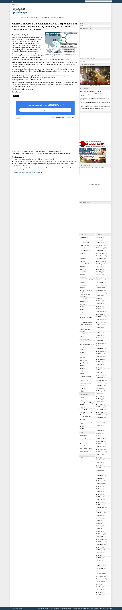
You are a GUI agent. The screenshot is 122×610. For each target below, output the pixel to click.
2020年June (99, 301)
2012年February (100, 565)
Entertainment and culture (85, 279)
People (81, 341)
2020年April (99, 306)
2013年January (99, 536)
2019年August (99, 327)
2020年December (100, 285)
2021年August (99, 264)
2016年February (100, 438)
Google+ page (83, 438)
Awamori (82, 248)
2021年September (100, 261)
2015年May (99, 462)
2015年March (99, 467)
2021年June (99, 269)
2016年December (100, 412)
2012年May (99, 557)
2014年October (99, 481)
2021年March (99, 277)
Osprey (81, 333)
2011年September (100, 579)
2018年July (99, 362)
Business (82, 253)
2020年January (99, 314)
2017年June (99, 396)
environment (82, 282)
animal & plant (83, 237)
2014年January (99, 505)
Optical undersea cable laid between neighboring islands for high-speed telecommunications (45, 161)
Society (81, 360)
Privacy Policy (83, 419)
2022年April (99, 242)
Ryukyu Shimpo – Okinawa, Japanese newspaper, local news (26, 11)
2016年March (99, 436)
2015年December (100, 444)
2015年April (99, 465)
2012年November (100, 542)
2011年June (99, 587)
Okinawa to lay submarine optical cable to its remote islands (34, 159)
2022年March (99, 245)
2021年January (99, 282)
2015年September (100, 452)
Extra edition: (83, 285)
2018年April (99, 369)
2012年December (100, 539)
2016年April (99, 433)
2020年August (99, 295)
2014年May (99, 494)
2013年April (99, 528)
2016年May (99, 430)
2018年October (99, 354)
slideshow (82, 355)
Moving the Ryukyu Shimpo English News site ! (91, 91)
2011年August (99, 581)
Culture (81, 261)
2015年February (100, 470)
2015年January (99, 473)
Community (82, 258)
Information (82, 298)
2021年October (99, 258)
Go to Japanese (17, 92)
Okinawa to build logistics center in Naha (28, 172)
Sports (81, 368)
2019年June (99, 332)
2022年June (99, 237)
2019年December (100, 316)
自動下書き (82, 428)
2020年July (99, 298)
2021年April (99, 274)
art (80, 240)
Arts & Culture (83, 245)
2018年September (100, 356)
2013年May (99, 526)
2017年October (99, 385)
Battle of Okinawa (84, 250)
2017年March (99, 404)
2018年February (100, 375)
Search (86, 1)
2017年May (99, 399)
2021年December (100, 253)
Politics (81, 347)
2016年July (99, 425)
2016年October (99, 417)
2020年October (99, 290)
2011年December (100, 571)
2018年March (99, 372)
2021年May (99, 272)
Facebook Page (83, 435)
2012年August (99, 549)
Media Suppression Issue (85, 317)
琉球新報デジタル (60, 117)
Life (80, 306)
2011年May (99, 589)
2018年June (99, 364)
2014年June (99, 491)
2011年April (99, 592)
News (81, 320)
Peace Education (83, 339)
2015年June (99, 459)
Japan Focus (82, 440)
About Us (82, 397)
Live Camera (82, 443)
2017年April (99, 401)
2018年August (99, 359)
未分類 (81, 391)
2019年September (100, 324)
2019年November (100, 319)
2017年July (99, 393)
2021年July (99, 266)
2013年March (99, 531)
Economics (82, 266)
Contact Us (82, 407)
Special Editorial (83, 363)
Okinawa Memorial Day (85, 327)
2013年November (100, 510)
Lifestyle (82, 309)
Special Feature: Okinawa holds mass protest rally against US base (41, 17)
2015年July (99, 457)
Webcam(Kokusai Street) (95, 85)
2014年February (100, 502)
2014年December (100, 475)
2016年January (99, 441)
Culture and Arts (83, 264)
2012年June (99, 555)
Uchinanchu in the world (85, 383)
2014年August (99, 486)
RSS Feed (82, 458)
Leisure (81, 304)
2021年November (100, 256)
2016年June (99, 428)
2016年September (100, 420)
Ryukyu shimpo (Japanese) (86, 448)
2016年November (100, 414)
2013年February (100, 534)
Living (81, 312)
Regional (82, 352)
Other (81, 336)
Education (82, 274)
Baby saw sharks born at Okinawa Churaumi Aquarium (42, 151)
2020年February (100, 311)
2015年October (99, 449)
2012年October (99, 544)
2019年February (100, 343)
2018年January (99, 377)
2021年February (100, 279)
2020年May (99, 303)
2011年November (100, 573)
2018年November (100, 351)
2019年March (99, 340)
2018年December (100, 348)
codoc (73, 117)
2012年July (99, 552)
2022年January (99, 250)
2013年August (99, 518)
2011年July (99, 584)
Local (81, 314)
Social (81, 357)
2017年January (99, 409)
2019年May (99, 335)
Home (11, 1)
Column (81, 256)
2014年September (100, 483)
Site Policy (82, 426)
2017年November (100, 383)
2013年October (99, 512)
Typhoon (82, 373)
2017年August (99, 391)
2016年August (99, 422)
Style (81, 371)
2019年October (99, 322)
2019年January (99, 346)
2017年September (100, 388)
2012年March (99, 563)
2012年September (100, 547)
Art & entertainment (84, 242)
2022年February (100, 248)
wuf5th (81, 388)
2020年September (100, 293)
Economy (82, 269)
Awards (81, 400)
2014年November (100, 478)
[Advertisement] (76, 8)
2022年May (99, 240)
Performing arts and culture (86, 344)
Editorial (81, 272)
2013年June (99, 523)
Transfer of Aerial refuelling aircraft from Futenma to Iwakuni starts (45, 153)
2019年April (99, 338)
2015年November (100, 446)
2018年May (99, 367)
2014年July (99, 489)
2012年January (99, 568)
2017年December (100, 380)
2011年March (99, 595)
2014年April (99, 497)
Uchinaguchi (82, 380)
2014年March (99, 499)
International (82, 301)
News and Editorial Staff (85, 416)
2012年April (99, 560)
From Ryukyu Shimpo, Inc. (86, 409)
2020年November (100, 287)
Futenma (82, 287)
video (81, 385)
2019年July (99, 330)
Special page (82, 365)
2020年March (99, 309)
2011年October (99, 576)
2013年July (99, 520)
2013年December (100, 507)
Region (81, 349)
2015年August (99, 454)
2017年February (100, 406)
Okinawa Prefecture (84, 446)
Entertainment (83, 277)
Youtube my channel (84, 451)
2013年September (100, 515)
